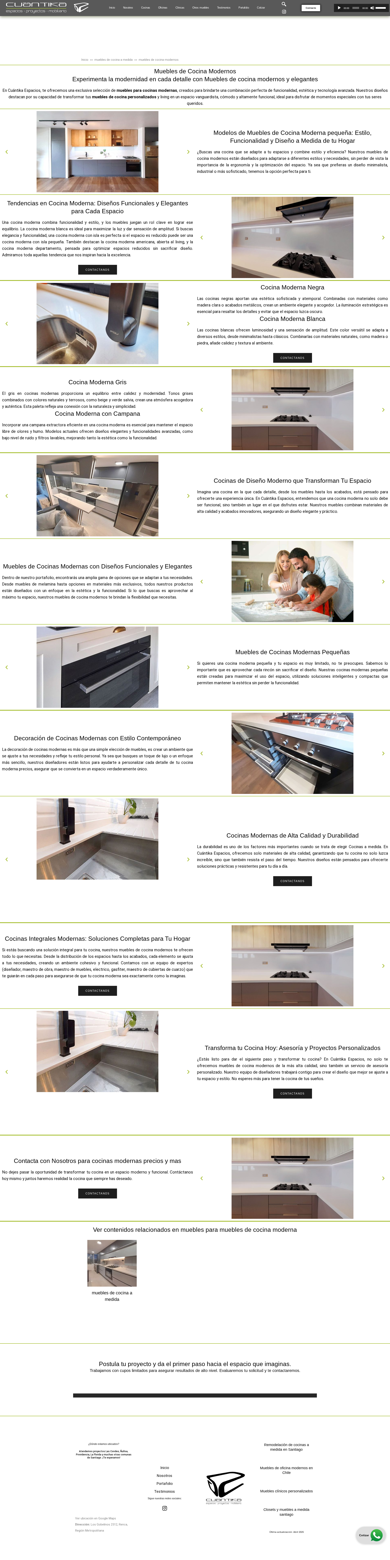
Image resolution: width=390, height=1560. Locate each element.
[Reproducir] (339, 8)
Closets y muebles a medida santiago (286, 1512)
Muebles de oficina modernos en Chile (286, 1470)
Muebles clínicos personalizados (286, 1491)
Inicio (84, 60)
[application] (361, 8)
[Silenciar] (372, 8)
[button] (311, 8)
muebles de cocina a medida (113, 60)
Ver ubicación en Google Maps (95, 1518)
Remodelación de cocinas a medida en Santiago (286, 1447)
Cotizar (364, 1535)
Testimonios (164, 1491)
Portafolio (165, 1483)
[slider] (381, 7)
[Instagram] (284, 11)
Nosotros (164, 1475)
